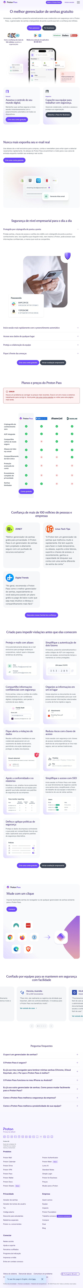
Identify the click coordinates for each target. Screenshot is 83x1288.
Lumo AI (45, 1166)
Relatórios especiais (10, 1220)
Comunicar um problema (43, 1274)
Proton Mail (7, 1158)
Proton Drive (8, 1166)
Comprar (45, 1220)
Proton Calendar (9, 1162)
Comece (12, 909)
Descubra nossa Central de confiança (41, 615)
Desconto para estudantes (13, 1216)
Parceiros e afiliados (11, 1249)
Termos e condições (24, 1284)
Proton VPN (7, 1170)
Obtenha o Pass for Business (59, 115)
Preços (45, 1182)
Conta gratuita (26, 491)
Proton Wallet (8, 1178)
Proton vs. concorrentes (12, 1224)
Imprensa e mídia (9, 1257)
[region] (41, 1007)
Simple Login (47, 1174)
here (34, 1279)
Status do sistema (10, 1274)
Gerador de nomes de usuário (14, 1204)
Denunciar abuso (25, 1274)
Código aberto (8, 1212)
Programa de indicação (12, 1253)
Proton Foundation (49, 1212)
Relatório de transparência (38, 1284)
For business (49, 28)
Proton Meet (47, 1162)
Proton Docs (8, 1182)
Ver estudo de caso (27, 1008)
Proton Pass (7, 1174)
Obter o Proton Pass (54, 2)
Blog (44, 1228)
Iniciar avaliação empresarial (53, 363)
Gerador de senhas (10, 1200)
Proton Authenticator (50, 1158)
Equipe (44, 1204)
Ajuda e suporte (9, 1245)
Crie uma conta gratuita (17, 120)
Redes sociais (8, 1241)
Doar (44, 1224)
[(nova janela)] (4, 1137)
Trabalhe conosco (49, 1216)
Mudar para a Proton (50, 1186)
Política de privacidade (9, 1284)
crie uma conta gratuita (44, 397)
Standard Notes (48, 1170)
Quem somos (47, 1200)
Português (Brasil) (70, 1274)
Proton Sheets (8, 1186)
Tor (4, 1208)
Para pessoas (34, 28)
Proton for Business (49, 1178)
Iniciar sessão (69, 2)
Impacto (45, 1208)
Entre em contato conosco (13, 1262)
